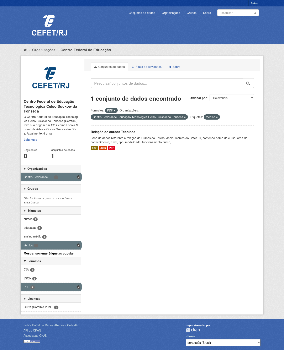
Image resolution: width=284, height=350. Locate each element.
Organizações (171, 13)
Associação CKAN (35, 335)
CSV (94, 148)
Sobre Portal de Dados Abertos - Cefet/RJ (51, 325)
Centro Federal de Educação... (87, 50)
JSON (103, 148)
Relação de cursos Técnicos (113, 131)
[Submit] (255, 12)
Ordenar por (198, 98)
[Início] (25, 49)
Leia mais (30, 139)
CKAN (193, 330)
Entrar (254, 3)
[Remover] (115, 110)
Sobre (207, 13)
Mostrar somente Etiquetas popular (49, 253)
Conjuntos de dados (142, 13)
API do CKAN (32, 330)
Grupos (191, 13)
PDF (111, 148)
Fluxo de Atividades (148, 67)
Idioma (190, 336)
